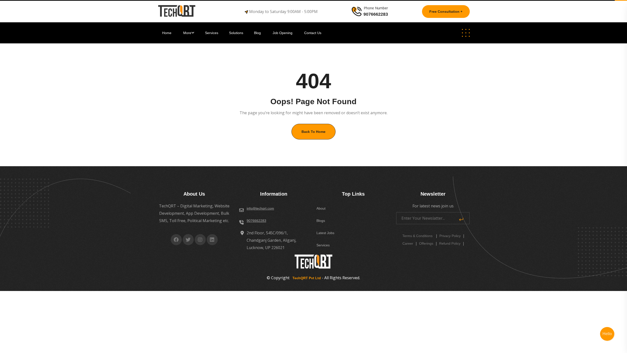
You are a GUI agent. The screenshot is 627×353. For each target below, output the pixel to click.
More (187, 33)
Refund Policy (449, 243)
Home (167, 33)
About (321, 208)
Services (211, 33)
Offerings (426, 243)
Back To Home (313, 132)
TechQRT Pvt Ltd (305, 278)
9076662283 (256, 221)
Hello (607, 334)
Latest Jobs (325, 233)
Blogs (320, 221)
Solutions (236, 33)
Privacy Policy (450, 236)
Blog (258, 33)
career (407, 243)
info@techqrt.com (260, 208)
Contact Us (312, 33)
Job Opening (283, 33)
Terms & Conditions (417, 236)
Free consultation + (445, 11)
